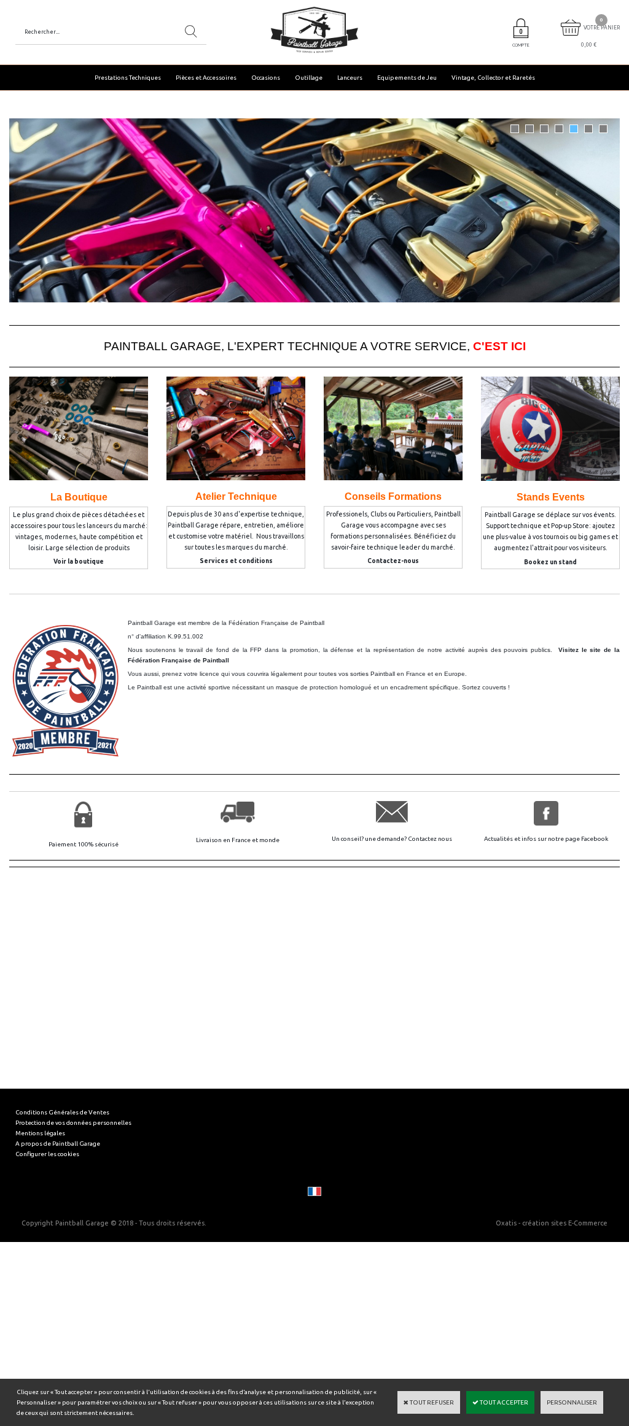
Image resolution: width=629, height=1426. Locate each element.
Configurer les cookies (47, 1154)
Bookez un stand (550, 562)
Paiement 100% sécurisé (84, 844)
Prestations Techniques (128, 77)
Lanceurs (349, 77)
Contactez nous (430, 838)
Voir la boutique (78, 561)
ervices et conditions (238, 561)
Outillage (308, 77)
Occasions (265, 77)
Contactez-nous (393, 561)
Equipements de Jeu (407, 77)
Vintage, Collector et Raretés (493, 77)
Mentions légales (40, 1133)
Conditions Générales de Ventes (62, 1112)
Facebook (594, 838)
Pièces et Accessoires (206, 77)
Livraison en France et (227, 840)
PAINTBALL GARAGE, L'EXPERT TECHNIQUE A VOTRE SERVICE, (315, 346)
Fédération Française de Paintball (276, 622)
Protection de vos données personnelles (73, 1122)
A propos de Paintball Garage (57, 1143)
